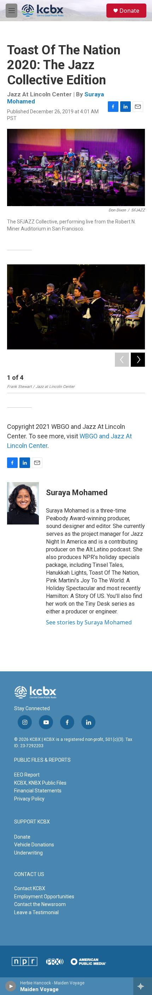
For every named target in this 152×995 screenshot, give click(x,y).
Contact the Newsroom (40, 904)
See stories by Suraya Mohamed (89, 622)
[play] (10, 986)
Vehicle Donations (34, 844)
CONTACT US (29, 874)
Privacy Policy (29, 799)
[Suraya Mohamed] (23, 503)
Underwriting (28, 853)
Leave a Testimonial (36, 912)
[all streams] (142, 986)
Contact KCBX (29, 888)
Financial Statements (38, 790)
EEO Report (27, 775)
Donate (129, 10)
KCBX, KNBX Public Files (40, 783)
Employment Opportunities (44, 896)
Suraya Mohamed (76, 492)
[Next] (138, 360)
